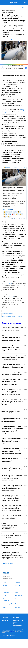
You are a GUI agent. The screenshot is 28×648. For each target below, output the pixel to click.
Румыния (20, 316)
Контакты (4, 624)
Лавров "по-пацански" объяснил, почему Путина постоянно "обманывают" (10, 411)
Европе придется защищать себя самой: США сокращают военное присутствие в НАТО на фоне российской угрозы (11, 508)
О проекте (4, 617)
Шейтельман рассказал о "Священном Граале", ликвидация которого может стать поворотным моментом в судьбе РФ (12, 555)
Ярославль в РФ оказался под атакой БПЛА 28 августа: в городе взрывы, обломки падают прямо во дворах (11, 498)
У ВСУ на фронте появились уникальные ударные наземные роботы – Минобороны (11, 526)
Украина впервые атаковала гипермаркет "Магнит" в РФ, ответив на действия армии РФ (12, 468)
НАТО (3, 311)
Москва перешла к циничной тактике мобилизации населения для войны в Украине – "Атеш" (11, 478)
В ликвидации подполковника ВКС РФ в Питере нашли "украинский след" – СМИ (12, 329)
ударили (8, 283)
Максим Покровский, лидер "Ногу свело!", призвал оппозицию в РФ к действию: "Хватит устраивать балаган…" (11, 392)
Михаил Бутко (10, 40)
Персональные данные (18, 621)
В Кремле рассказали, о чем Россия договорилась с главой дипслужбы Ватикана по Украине (12, 402)
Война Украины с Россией (8, 316)
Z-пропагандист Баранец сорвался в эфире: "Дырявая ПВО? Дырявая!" (11, 535)
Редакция (4, 620)
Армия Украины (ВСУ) (7, 313)
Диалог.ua (12, 631)
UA (25, 2)
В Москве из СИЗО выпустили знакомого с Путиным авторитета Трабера (11, 517)
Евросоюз (9, 311)
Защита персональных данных (17, 625)
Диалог (3, 10)
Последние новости (11, 323)
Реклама (16, 617)
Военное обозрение (10, 10)
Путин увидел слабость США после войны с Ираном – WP (11, 373)
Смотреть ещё (7, 563)
